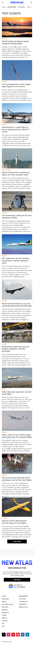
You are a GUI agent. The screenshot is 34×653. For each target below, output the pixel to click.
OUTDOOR (21, 7)
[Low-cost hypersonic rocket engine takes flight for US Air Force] (17, 70)
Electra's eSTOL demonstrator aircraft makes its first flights (14, 522)
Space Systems (6, 170)
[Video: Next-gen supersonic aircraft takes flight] (17, 378)
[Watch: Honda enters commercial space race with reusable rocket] (17, 158)
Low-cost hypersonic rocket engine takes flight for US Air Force (16, 85)
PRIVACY (4, 618)
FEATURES (5, 607)
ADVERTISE (5, 612)
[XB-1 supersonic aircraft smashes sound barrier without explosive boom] (17, 244)
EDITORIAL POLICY (8, 604)
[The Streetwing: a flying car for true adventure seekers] (17, 201)
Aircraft (4, 38)
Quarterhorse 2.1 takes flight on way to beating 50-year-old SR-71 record (15, 129)
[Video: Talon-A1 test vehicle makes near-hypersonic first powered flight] (17, 421)
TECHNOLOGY (23, 601)
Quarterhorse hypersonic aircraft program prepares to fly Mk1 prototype (15, 348)
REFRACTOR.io (23, 607)
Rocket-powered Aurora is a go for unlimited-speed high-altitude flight (17, 304)
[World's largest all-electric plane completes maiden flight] (17, 27)
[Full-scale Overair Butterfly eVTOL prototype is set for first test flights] (17, 464)
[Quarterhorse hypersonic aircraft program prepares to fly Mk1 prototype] (17, 332)
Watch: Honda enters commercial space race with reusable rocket (15, 173)
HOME (4, 596)
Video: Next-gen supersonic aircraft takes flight (16, 393)
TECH (3, 7)
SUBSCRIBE (5, 599)
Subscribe (17, 580)
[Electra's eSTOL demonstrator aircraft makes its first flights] (17, 507)
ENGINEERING (11, 7)
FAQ (3, 626)
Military (4, 81)
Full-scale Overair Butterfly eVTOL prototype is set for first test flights (17, 479)
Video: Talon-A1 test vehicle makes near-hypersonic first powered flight (17, 436)
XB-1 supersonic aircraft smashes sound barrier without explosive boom (15, 260)
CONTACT (5, 621)
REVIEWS (4, 610)
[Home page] (17, 3)
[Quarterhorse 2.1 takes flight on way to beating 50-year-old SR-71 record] (17, 113)
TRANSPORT (23, 604)
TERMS (4, 615)
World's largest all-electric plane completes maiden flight (15, 42)
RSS (3, 623)
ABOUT (4, 601)
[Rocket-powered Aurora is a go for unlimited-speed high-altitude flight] (17, 289)
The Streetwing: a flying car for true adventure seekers (17, 216)
